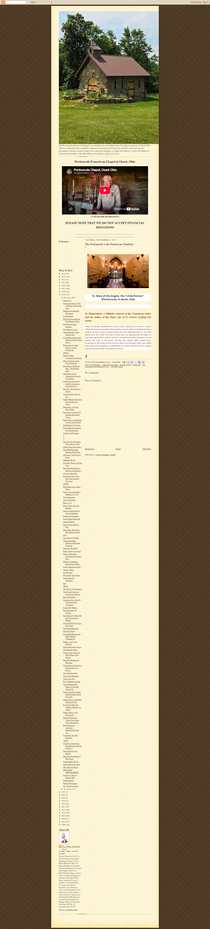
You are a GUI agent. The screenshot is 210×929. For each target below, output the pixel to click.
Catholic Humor (69, 522)
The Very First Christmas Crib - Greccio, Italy (72, 443)
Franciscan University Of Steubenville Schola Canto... (72, 414)
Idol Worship (68, 572)
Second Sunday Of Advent (70, 611)
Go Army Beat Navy (70, 473)
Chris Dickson (95, 365)
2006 (63, 825)
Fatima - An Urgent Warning (70, 643)
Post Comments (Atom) (106, 454)
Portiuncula (137, 365)
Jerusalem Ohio (125, 365)
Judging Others (68, 570)
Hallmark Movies (69, 460)
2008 (63, 819)
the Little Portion (117, 366)
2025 (63, 277)
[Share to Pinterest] (143, 362)
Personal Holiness (69, 597)
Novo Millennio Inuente (71, 681)
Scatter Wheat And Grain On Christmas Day (72, 429)
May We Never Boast (70, 786)
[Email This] (127, 362)
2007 (63, 822)
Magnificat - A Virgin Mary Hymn (71, 408)
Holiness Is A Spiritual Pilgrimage (71, 312)
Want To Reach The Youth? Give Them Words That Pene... (71, 720)
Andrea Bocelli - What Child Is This (71, 333)
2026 (63, 273)
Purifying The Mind (70, 548)
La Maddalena (68, 316)
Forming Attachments (71, 516)
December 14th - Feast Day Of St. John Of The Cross (71, 478)
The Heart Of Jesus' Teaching (70, 325)
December (67, 297)
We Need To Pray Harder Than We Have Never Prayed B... (72, 694)
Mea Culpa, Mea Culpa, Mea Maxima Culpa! (71, 531)
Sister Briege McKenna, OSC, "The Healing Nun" (71, 368)
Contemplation (68, 780)
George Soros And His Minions (71, 506)
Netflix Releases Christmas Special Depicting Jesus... (72, 401)
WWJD (65, 484)
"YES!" (66, 740)
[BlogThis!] (131, 362)
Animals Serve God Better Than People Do (72, 700)
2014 (63, 801)
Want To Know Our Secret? (70, 752)
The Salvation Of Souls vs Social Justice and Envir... (72, 667)
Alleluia (66, 353)
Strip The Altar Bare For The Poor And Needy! (72, 469)
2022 (63, 285)
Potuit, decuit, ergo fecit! (72, 551)
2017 (63, 795)
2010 (63, 813)
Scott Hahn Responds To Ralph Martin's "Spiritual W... (72, 636)
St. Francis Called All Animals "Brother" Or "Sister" (72, 707)
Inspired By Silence (70, 607)
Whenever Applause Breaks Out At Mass (71, 562)
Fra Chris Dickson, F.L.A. (71, 847)
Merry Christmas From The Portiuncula (71, 362)
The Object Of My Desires (72, 589)
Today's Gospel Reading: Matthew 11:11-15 (72, 493)
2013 (63, 804)
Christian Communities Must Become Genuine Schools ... (72, 745)
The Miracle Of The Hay (72, 425)
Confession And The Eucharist (70, 736)
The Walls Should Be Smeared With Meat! (71, 450)
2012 (63, 807)
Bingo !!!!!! (67, 503)
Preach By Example (70, 673)
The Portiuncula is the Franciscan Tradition (71, 593)
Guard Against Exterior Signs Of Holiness (71, 512)
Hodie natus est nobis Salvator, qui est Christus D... (70, 347)
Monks (65, 586)
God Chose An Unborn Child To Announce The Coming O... (71, 383)
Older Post (147, 448)
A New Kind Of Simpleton (68, 579)
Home (118, 448)
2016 (63, 798)
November (67, 789)
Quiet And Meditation (71, 676)
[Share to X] (135, 362)
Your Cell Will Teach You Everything (72, 624)
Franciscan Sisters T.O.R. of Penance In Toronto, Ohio (72, 305)
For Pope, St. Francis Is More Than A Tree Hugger (71, 655)
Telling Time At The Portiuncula (70, 713)
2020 (63, 291)
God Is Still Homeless (70, 628)
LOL (65, 535)
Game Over (67, 300)
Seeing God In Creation (71, 764)
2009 (63, 816)
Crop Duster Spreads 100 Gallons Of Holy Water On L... (72, 339)
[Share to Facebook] (139, 362)
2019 (63, 294)
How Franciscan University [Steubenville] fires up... (71, 729)
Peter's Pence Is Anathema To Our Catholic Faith (72, 421)
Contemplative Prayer (71, 761)
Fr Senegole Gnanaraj (110, 365)
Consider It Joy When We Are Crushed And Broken (72, 617)
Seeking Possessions (70, 783)
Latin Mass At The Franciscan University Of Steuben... (72, 375)
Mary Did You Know (70, 767)
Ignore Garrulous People (72, 567)
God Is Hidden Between (71, 519)
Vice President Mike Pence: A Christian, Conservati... (71, 686)
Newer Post (89, 448)
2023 (63, 282)
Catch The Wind (69, 631)
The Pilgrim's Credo (70, 329)
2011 (63, 810)
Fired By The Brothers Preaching (71, 661)
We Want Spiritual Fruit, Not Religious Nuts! (71, 320)
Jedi (64, 583)
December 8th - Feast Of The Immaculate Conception (72, 602)
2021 (63, 288)
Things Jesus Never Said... (72, 447)
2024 (63, 279)
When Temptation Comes (72, 647)
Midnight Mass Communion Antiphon (72, 356)
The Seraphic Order (70, 650)
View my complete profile (68, 909)
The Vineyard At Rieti (71, 538)
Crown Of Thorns (69, 500)
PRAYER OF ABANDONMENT (71, 771)
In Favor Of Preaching (71, 433)
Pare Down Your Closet (71, 575)
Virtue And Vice (69, 679)
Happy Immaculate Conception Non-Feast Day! (72, 556)
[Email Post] (124, 362)
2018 (63, 792)
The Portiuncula (69, 497)
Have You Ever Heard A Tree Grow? (72, 757)
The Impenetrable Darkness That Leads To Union (71, 543)
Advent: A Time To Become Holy (70, 776)
